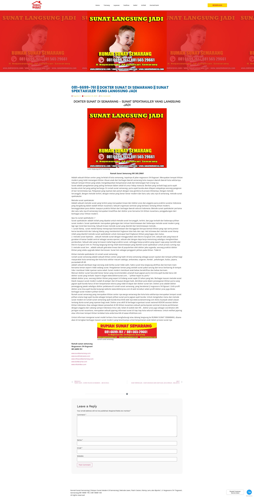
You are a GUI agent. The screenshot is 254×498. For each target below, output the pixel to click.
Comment (81, 415)
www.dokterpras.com (79, 362)
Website (80, 456)
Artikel (143, 5)
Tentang (107, 5)
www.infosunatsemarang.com (82, 359)
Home (98, 5)
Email (79, 448)
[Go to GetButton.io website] (249, 496)
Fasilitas (126, 5)
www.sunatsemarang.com (80, 353)
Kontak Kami (154, 5)
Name (80, 440)
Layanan (117, 5)
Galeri (135, 5)
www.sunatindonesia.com (80, 356)
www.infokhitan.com (78, 364)
